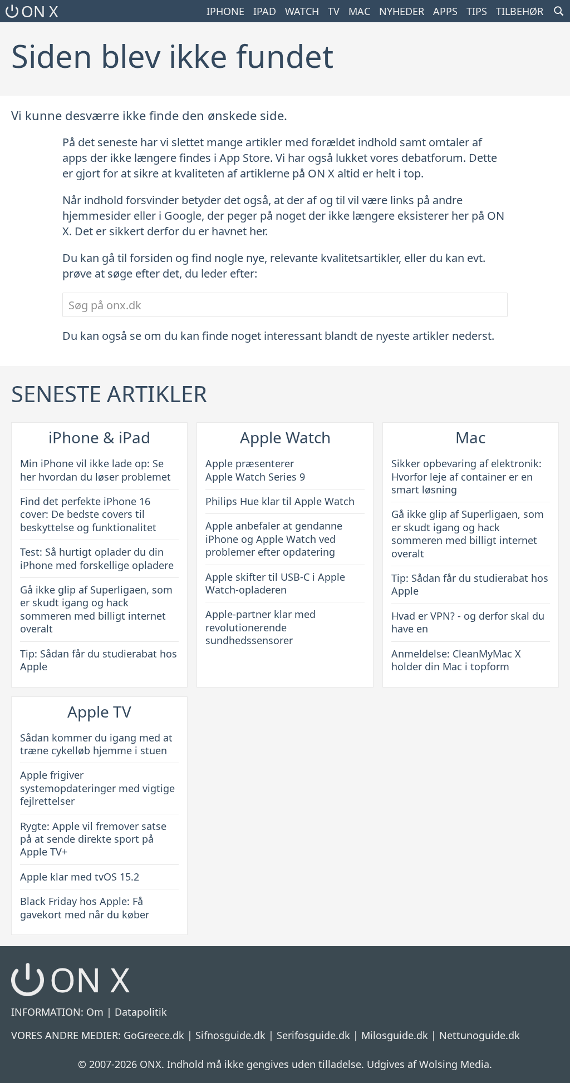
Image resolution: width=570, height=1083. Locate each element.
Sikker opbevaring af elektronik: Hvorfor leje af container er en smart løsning (466, 476)
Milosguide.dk (394, 1035)
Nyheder (401, 11)
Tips (476, 11)
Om (95, 1011)
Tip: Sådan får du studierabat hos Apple (98, 660)
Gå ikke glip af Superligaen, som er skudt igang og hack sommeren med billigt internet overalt (96, 609)
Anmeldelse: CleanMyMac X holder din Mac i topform (456, 660)
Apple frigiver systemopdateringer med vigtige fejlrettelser (97, 788)
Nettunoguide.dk (479, 1035)
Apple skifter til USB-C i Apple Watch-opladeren (275, 583)
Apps (445, 11)
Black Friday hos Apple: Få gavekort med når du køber (84, 907)
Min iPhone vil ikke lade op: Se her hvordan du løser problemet (95, 470)
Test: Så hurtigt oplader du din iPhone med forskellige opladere (97, 558)
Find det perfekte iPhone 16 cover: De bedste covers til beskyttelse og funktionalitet (88, 514)
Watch (302, 11)
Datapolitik (141, 1011)
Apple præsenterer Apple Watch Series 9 (255, 470)
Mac (359, 11)
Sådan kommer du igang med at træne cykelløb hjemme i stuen (96, 744)
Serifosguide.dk (313, 1035)
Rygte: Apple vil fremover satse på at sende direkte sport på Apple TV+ (93, 839)
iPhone (225, 11)
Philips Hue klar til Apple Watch (280, 501)
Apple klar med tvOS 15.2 (79, 876)
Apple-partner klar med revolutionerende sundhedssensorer (260, 627)
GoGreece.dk (154, 1035)
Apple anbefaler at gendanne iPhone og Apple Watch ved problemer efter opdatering (273, 538)
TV (334, 11)
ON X (39, 11)
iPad (264, 11)
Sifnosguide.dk (230, 1035)
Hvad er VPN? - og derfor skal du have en (467, 622)
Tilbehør (519, 11)
